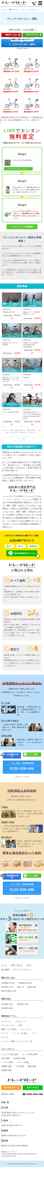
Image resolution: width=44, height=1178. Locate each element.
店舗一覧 (20, 987)
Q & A (28, 965)
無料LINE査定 (32, 35)
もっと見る (22, 438)
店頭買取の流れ (7, 1008)
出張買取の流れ (7, 1004)
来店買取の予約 (7, 987)
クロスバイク (20, 1021)
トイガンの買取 (7, 1062)
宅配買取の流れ (23, 1004)
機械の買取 (32, 1066)
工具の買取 (20, 1066)
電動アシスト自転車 (9, 1029)
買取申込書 (31, 987)
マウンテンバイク (8, 1025)
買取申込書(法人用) (8, 991)
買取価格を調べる (11, 1088)
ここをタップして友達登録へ (22, 227)
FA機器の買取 (6, 1066)
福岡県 (5, 1131)
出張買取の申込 (12, 755)
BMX (20, 1025)
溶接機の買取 (6, 1070)
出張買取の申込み (8, 983)
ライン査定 (33, 754)
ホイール (4, 1037)
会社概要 (5, 970)
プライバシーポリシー (22, 970)
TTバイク (5, 1033)
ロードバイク (6, 1021)
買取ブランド (14, 9)
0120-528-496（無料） (23, 42)
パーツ (33, 1033)
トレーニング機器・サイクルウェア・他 (16, 1041)
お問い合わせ (16, 965)
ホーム (3, 9)
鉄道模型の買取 (19, 1058)
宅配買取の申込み (25, 983)
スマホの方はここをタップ (18, 169)
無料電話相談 (22, 766)
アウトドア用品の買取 (9, 1054)
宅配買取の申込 (12, 877)
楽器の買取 (5, 1058)
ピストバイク (25, 1029)
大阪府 (5, 1120)
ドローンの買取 (23, 1062)
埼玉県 (5, 1108)
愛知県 (5, 1141)
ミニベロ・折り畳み (20, 1033)
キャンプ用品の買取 (29, 1054)
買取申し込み (11, 35)
